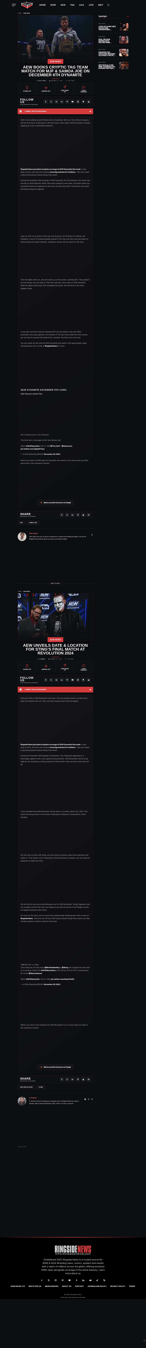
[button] (108, 5)
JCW (91, 5)
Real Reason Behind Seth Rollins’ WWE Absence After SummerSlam (105, 41)
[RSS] (104, 1280)
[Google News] (56, 102)
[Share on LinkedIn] (72, 515)
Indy (100, 5)
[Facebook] (46, 102)
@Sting (65, 968)
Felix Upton (42, 81)
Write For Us (35, 1286)
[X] (51, 102)
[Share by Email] (89, 515)
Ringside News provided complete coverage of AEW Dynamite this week (50, 169)
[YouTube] (72, 102)
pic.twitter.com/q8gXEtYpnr (33, 449)
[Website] (85, 1099)
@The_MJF (55, 446)
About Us (66, 1286)
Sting (41, 1087)
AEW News (26, 13)
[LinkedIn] (62, 102)
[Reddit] (89, 102)
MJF (21, 522)
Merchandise (51, 1286)
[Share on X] (67, 515)
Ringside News (51, 346)
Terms (132, 1286)
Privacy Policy (117, 1286)
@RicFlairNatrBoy (52, 968)
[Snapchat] (83, 102)
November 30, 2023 (52, 454)
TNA (72, 5)
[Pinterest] (67, 102)
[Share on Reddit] (83, 515)
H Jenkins (42, 659)
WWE (53, 5)
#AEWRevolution (48, 970)
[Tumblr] (76, 1280)
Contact (79, 1286)
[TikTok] (97, 1280)
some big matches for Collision (62, 172)
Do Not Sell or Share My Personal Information (73, 1297)
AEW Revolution (26, 1087)
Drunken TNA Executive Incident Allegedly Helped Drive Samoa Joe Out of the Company (107, 54)
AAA (81, 5)
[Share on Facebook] (62, 515)
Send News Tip (18, 1286)
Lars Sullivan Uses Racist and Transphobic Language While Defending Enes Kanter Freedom (107, 28)
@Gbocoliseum (35, 973)
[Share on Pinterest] (78, 515)
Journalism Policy (97, 1286)
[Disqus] (55, 1180)
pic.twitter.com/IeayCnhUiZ (62, 979)
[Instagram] (78, 102)
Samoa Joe (33, 522)
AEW (63, 5)
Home (42, 5)
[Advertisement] (35, 262)
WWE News (102, 23)
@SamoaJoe (66, 446)
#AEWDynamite (33, 446)
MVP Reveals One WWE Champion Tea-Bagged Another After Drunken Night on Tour (107, 66)
